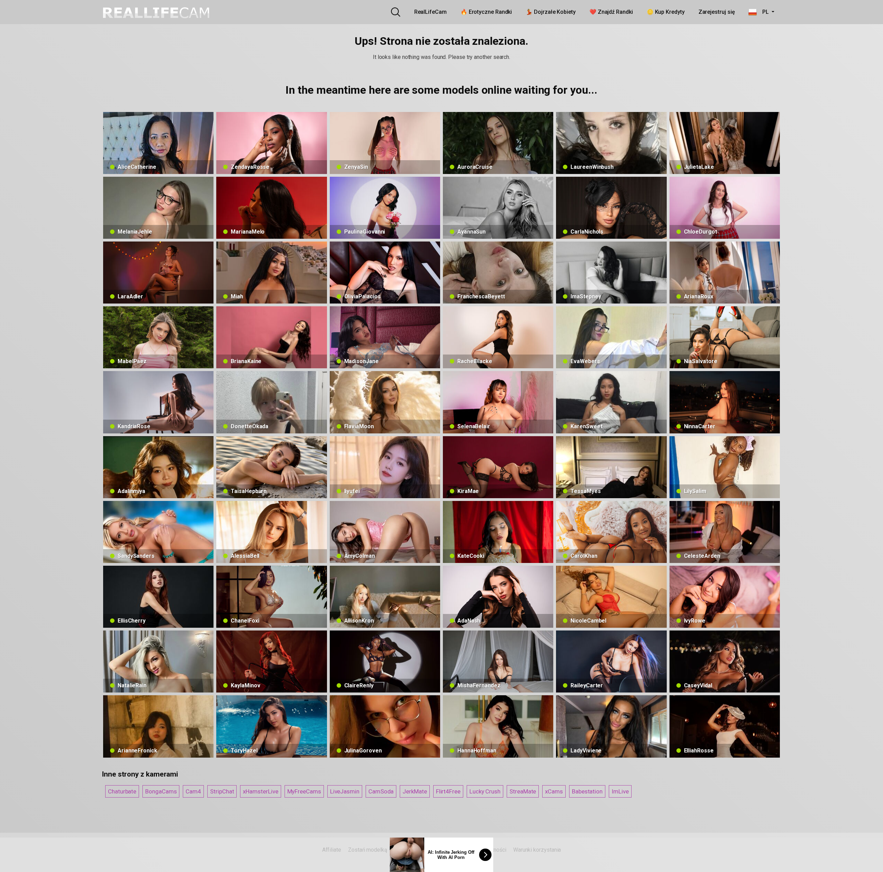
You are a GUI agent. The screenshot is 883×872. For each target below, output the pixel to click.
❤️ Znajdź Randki (611, 12)
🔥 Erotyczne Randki (486, 12)
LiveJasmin (344, 791)
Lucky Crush (484, 791)
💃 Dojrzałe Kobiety (551, 12)
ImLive (620, 791)
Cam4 (193, 791)
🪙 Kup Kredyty (666, 12)
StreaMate (522, 791)
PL (763, 12)
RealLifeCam (430, 12)
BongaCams (161, 791)
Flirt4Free (448, 791)
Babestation (587, 791)
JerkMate (415, 791)
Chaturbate (122, 791)
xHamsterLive (260, 791)
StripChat (222, 791)
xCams (554, 791)
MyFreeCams (304, 791)
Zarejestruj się (716, 12)
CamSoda (381, 791)
